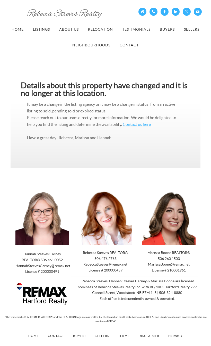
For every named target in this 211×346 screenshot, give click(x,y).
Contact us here (137, 124)
